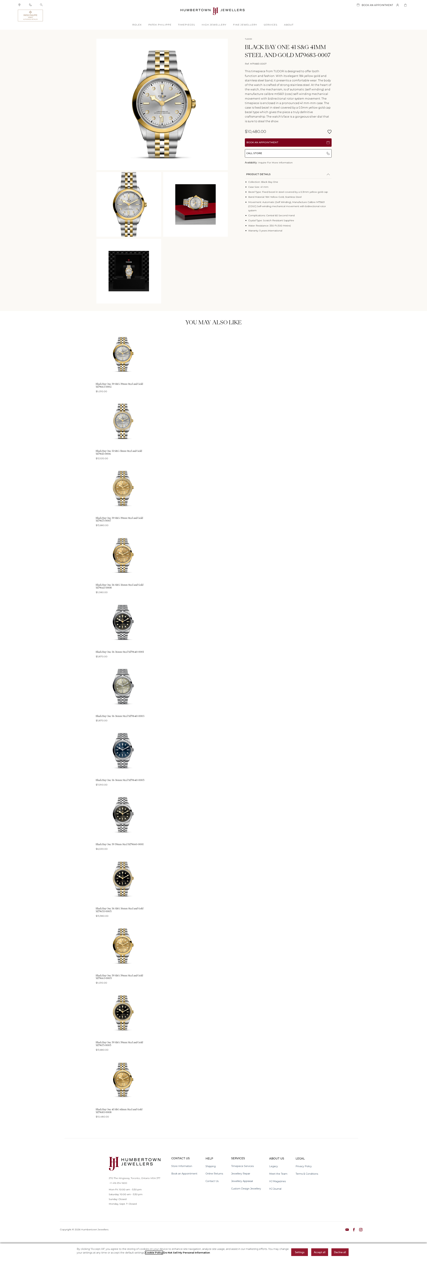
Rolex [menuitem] (137, 24)
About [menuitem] (288, 24)
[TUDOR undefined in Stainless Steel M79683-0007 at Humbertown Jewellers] (162, 104)
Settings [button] (299, 1252)
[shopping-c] (405, 5)
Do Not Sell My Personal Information (186, 1252)
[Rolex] (394, 15)
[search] (41, 4)
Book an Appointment (184, 1173)
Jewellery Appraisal (242, 1181)
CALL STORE (254, 153)
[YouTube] (347, 1229)
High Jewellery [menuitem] (214, 24)
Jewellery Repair (240, 1173)
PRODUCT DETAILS (258, 174)
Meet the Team (278, 1173)
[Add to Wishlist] (329, 132)
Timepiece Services (242, 1166)
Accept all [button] (319, 1252)
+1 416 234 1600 (118, 1182)
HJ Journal (275, 1188)
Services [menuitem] (270, 24)
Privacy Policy (304, 1166)
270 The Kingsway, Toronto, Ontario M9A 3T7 (134, 1178)
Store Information (181, 1166)
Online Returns (214, 1173)
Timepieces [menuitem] (186, 24)
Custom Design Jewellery (246, 1188)
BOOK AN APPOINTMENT (262, 142)
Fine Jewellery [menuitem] (245, 24)
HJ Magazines (277, 1181)
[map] (19, 4)
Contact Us (212, 1181)
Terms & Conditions (307, 1173)
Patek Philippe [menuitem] (159, 24)
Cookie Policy (154, 1252)
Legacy (273, 1166)
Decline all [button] (340, 1252)
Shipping (210, 1166)
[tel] (30, 4)
